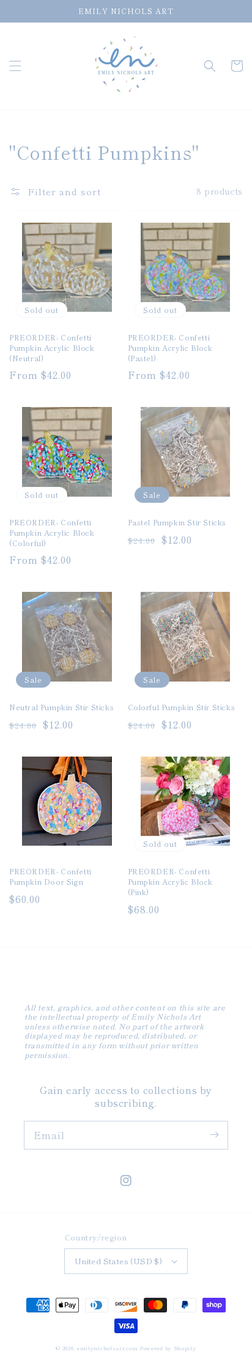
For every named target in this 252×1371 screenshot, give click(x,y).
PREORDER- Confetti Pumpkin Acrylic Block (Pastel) (170, 348)
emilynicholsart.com (107, 1347)
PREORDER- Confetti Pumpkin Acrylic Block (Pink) (170, 881)
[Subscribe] (214, 1134)
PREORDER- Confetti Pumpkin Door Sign (50, 876)
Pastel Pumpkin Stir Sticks (177, 522)
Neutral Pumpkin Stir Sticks (61, 707)
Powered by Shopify (168, 1347)
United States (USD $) (118, 1261)
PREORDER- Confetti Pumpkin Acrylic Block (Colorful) (52, 532)
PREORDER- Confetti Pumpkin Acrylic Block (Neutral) (52, 348)
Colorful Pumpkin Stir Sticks (181, 707)
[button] (15, 65)
